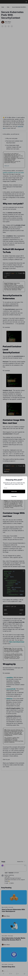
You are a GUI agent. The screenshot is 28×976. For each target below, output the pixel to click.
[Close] (25, 478)
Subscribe (14, 491)
